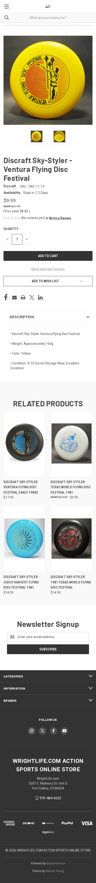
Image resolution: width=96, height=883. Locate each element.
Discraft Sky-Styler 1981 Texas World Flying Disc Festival (71, 582)
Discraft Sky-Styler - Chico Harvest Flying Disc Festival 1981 (21, 582)
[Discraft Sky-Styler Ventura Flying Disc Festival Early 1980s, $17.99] (24, 443)
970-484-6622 (50, 798)
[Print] (23, 297)
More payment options (48, 269)
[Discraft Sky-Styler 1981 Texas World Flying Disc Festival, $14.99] (71, 538)
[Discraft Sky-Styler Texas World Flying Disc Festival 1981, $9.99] (71, 443)
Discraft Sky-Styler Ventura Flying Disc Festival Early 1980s (20, 487)
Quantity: (11, 229)
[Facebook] (5, 297)
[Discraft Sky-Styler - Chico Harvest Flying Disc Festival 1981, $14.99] (24, 538)
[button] (58, 218)
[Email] (14, 297)
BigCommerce (55, 863)
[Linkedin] (40, 297)
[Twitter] (31, 297)
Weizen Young (54, 871)
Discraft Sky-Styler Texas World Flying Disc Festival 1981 (71, 487)
